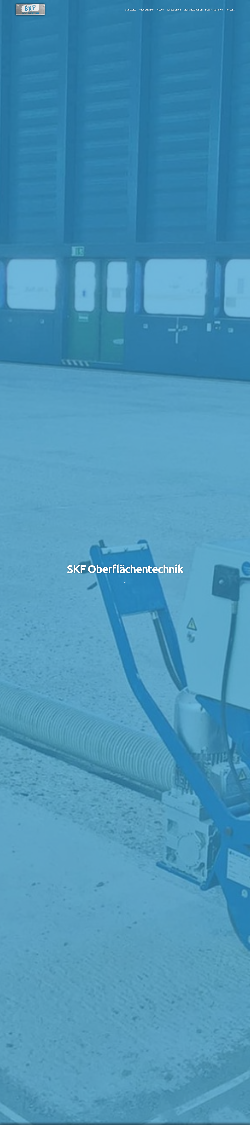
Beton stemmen (214, 9)
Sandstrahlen (174, 9)
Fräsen (160, 9)
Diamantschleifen (192, 9)
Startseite (130, 9)
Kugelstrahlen (146, 9)
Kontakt (230, 9)
